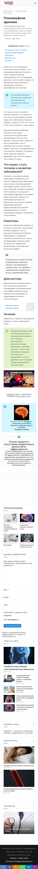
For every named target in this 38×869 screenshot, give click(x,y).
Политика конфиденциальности (19, 861)
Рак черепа (7, 545)
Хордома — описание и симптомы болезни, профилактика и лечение (18, 732)
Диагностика (10, 58)
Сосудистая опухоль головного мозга (26, 527)
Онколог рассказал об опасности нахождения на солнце (24, 688)
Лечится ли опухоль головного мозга (18, 830)
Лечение (8, 60)
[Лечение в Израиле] (9, 2)
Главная (9, 11)
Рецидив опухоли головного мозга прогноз (19, 765)
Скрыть (27, 46)
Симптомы (9, 55)
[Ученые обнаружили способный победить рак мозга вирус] (19, 778)
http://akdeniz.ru (9, 636)
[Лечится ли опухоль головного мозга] (19, 823)
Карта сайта (23, 858)
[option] (19, 823)
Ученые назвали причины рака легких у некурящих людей (25, 698)
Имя (6, 590)
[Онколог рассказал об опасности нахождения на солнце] (9, 689)
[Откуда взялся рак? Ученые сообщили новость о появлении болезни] (9, 678)
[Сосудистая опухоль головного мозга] (27, 518)
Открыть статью (21, 429)
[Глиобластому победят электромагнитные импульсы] (19, 655)
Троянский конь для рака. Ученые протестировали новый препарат (25, 707)
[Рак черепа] (11, 538)
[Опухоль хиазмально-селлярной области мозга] (11, 518)
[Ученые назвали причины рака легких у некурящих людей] (9, 698)
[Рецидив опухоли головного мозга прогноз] (19, 755)
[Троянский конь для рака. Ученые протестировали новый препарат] (9, 708)
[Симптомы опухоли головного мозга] (27, 538)
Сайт (6, 605)
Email (7, 597)
